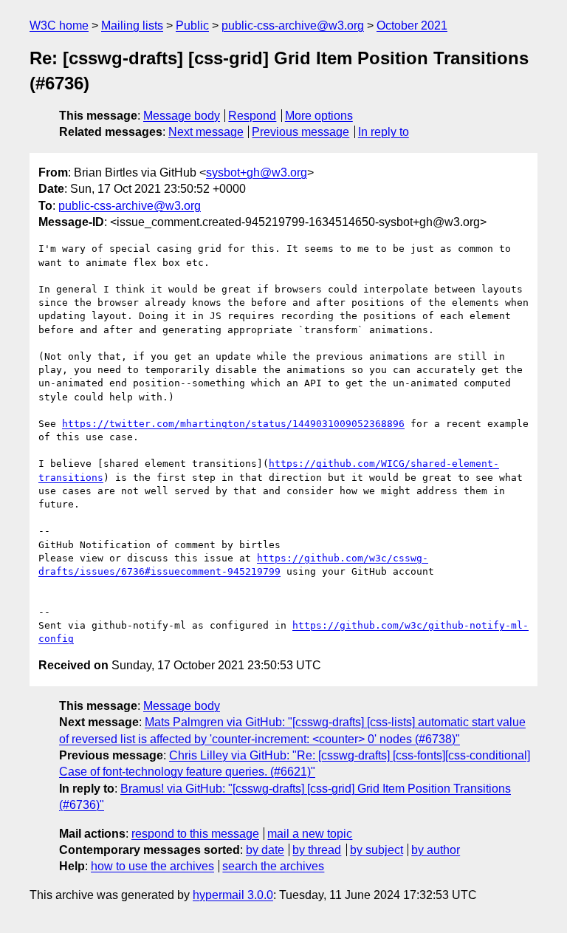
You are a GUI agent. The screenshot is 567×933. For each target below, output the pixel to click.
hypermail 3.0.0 (233, 895)
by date (265, 850)
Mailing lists (132, 25)
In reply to (383, 132)
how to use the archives (152, 866)
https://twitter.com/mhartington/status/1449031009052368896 (233, 423)
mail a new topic (309, 833)
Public (192, 25)
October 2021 (412, 25)
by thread (316, 850)
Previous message (300, 132)
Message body (181, 115)
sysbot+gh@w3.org (256, 172)
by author (435, 850)
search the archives (273, 866)
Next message (206, 132)
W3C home (59, 25)
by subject (376, 850)
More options (319, 115)
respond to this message (195, 833)
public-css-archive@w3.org (292, 25)
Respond (252, 115)
